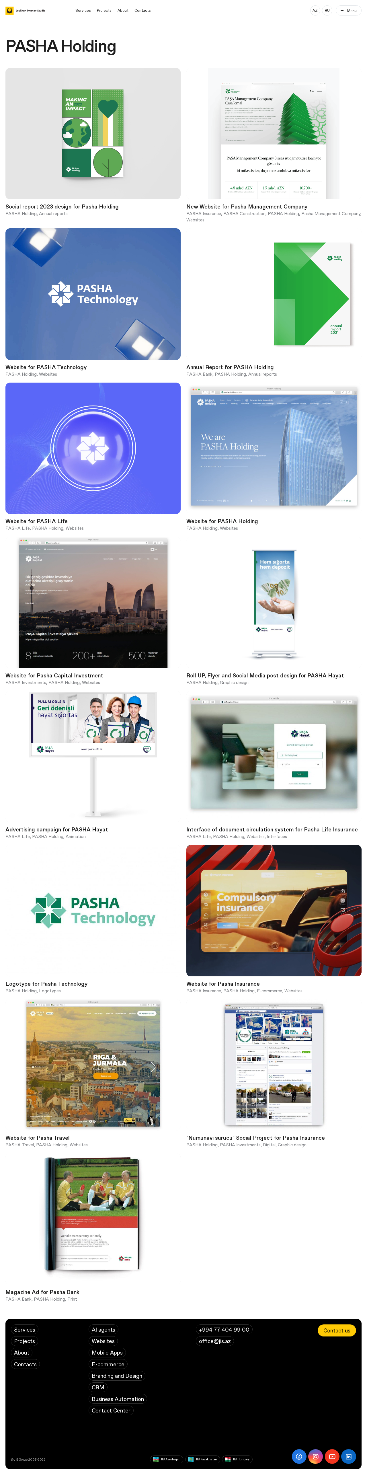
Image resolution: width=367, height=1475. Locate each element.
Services (83, 10)
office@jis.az (215, 1341)
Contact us (336, 1330)
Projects (104, 10)
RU (327, 10)
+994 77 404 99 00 (224, 1329)
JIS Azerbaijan (170, 1459)
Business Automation (118, 1398)
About (123, 10)
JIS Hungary (241, 1459)
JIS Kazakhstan (206, 1459)
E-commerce (108, 1364)
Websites (103, 1341)
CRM (98, 1387)
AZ (315, 10)
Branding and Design (117, 1375)
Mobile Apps (107, 1352)
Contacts (142, 10)
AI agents (103, 1329)
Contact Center (111, 1410)
